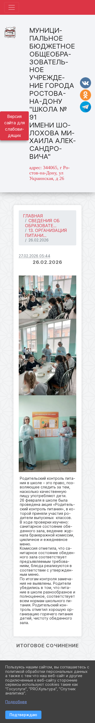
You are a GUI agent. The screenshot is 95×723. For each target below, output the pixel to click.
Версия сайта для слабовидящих (14, 126)
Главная (33, 215)
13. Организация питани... (46, 233)
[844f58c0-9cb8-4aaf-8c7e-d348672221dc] (47, 357)
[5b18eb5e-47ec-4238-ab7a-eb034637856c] (47, 297)
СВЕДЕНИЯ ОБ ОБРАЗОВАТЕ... (42, 223)
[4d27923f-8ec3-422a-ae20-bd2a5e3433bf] (47, 433)
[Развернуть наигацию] (11, 7)
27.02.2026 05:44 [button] (34, 256)
